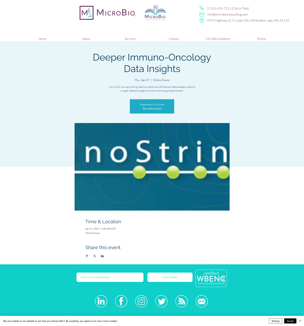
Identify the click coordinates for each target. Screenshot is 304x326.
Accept (290, 321)
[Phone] (202, 7)
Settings (276, 321)
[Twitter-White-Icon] (161, 301)
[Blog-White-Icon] (181, 301)
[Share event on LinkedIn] (102, 256)
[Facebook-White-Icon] (121, 301)
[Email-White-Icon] (201, 301)
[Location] (202, 20)
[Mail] (202, 14)
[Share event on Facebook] (86, 256)
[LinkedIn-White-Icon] (101, 301)
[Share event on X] (94, 256)
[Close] (300, 320)
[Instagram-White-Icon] (141, 301)
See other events (152, 108)
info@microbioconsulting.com (228, 14)
